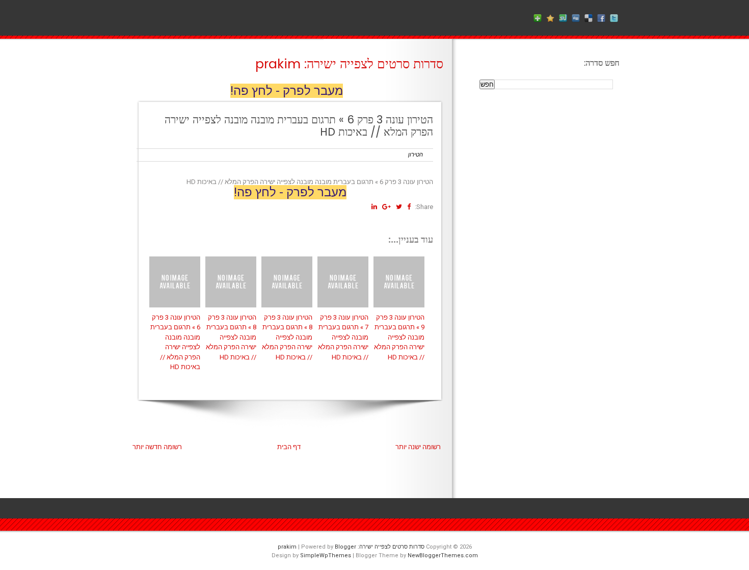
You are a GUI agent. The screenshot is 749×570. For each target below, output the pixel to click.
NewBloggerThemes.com (443, 555)
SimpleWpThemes (325, 555)
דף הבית (289, 447)
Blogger (345, 546)
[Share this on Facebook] (409, 207)
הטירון (415, 154)
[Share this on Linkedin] (374, 207)
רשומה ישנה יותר (418, 447)
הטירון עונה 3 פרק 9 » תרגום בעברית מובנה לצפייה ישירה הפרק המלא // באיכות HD (399, 337)
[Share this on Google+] (386, 207)
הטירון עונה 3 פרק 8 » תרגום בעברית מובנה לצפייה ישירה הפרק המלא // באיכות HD (231, 337)
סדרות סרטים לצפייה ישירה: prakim (349, 64)
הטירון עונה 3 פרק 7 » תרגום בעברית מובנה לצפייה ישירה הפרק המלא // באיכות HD (343, 337)
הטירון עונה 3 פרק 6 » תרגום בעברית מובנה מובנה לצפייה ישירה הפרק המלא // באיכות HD (299, 125)
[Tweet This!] (399, 207)
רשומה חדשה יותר (157, 447)
